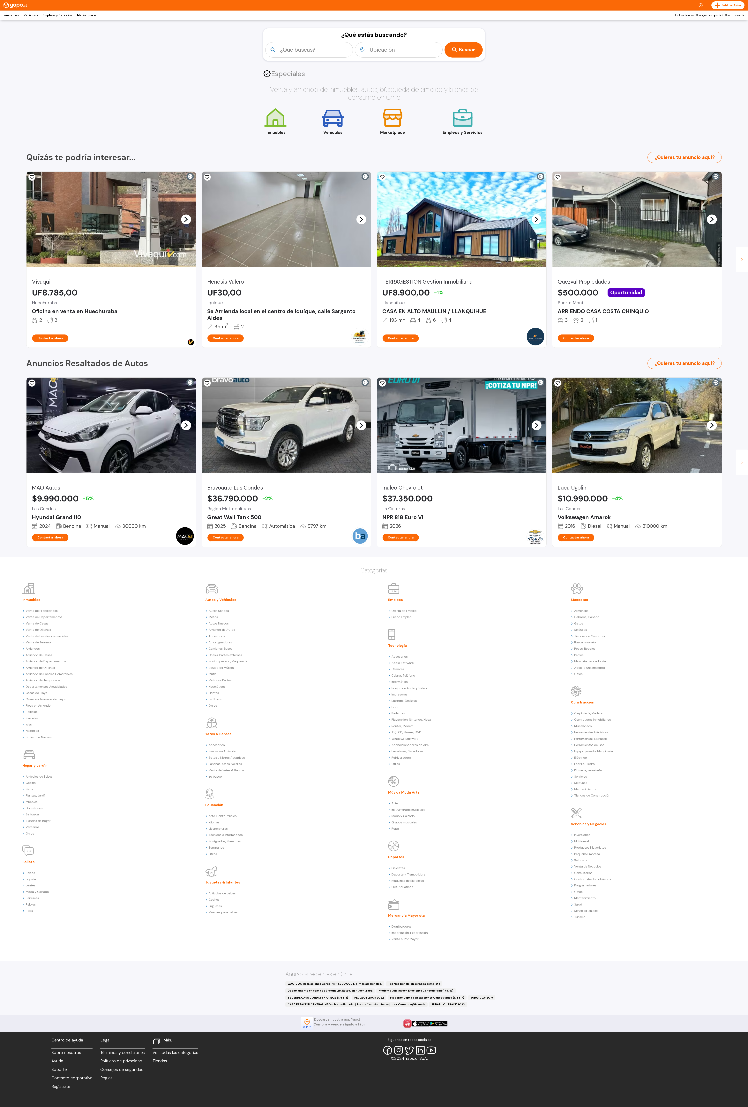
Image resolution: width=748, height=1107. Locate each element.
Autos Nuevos (219, 623)
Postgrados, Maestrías (225, 841)
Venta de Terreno (38, 642)
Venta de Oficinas (38, 630)
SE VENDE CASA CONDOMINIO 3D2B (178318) (318, 997)
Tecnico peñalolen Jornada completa (414, 983)
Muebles (32, 802)
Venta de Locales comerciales (47, 636)
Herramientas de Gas (589, 745)
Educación (214, 805)
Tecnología (397, 645)
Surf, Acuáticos (402, 887)
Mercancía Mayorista (406, 915)
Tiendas (160, 1061)
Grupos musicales (404, 822)
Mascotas (579, 599)
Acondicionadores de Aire (410, 745)
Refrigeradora (401, 758)
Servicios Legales (586, 911)
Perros (579, 655)
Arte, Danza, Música (223, 816)
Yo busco (215, 776)
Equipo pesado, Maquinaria (228, 661)
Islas (29, 724)
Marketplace (86, 15)
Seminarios (216, 847)
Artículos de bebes (222, 893)
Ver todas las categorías (175, 1052)
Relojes (31, 904)
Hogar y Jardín (35, 765)
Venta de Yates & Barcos (226, 770)
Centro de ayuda (734, 15)
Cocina (31, 783)
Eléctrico (580, 758)
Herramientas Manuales (591, 739)
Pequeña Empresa (587, 854)
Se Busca (215, 699)
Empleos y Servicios (57, 15)
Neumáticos (217, 687)
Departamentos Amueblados (46, 687)
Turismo (580, 917)
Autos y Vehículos (220, 599)
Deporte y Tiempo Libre (408, 874)
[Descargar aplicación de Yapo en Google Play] (438, 1023)
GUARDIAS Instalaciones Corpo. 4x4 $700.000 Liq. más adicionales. (335, 983)
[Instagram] (398, 1050)
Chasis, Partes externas (225, 655)
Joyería (31, 879)
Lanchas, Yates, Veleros (225, 764)
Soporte (59, 1069)
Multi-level (581, 841)
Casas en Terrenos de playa (45, 699)
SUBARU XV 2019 (481, 997)
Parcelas (32, 718)
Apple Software (403, 663)
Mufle (212, 674)
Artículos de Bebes (39, 776)
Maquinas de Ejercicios (408, 881)
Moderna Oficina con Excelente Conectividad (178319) (416, 990)
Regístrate (60, 1086)
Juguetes (215, 906)
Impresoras (400, 694)
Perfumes (32, 898)
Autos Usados (219, 611)
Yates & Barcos (218, 734)
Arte (395, 803)
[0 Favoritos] (31, 177)
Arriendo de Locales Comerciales (49, 674)
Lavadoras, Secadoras (407, 751)
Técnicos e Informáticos (226, 835)
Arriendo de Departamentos (46, 661)
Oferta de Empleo (404, 611)
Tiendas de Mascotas (589, 636)
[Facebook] (387, 1050)
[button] (186, 219)
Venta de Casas (37, 623)
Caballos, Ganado (586, 617)
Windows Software (405, 739)
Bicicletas (398, 868)
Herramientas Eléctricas (591, 732)
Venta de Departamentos (44, 617)
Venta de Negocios (587, 866)
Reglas (106, 1078)
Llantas (214, 693)
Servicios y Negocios (588, 824)
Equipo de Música (221, 668)
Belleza (28, 862)
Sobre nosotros (66, 1052)
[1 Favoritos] (207, 177)
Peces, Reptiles (584, 649)
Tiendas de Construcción (592, 795)
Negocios (32, 731)
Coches (214, 900)
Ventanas (32, 827)
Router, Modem (402, 726)
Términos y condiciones (122, 1052)
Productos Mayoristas (590, 847)
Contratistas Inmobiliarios (592, 720)
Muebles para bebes (223, 912)
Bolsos (30, 873)
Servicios (580, 776)
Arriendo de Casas (39, 655)
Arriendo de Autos (222, 630)
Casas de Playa (36, 693)
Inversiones (582, 835)
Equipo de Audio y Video (409, 688)
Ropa (29, 911)
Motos (213, 617)
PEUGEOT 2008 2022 (369, 997)
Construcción (582, 702)
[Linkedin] (420, 1050)
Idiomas (214, 822)
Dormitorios (34, 808)
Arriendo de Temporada (43, 680)
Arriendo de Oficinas (40, 668)
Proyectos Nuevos (39, 737)
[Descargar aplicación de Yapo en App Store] (421, 1023)
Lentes (30, 885)
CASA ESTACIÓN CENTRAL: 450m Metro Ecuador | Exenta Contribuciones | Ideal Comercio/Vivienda (356, 1004)
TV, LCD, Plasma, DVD (406, 732)
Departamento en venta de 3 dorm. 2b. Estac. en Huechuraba (330, 990)
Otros (30, 833)
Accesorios (217, 636)
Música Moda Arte (404, 792)
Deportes (396, 857)
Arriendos (33, 649)
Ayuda (57, 1061)
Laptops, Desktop (404, 701)
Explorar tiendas (684, 15)
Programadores (585, 885)
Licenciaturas (218, 829)
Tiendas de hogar (38, 821)
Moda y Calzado (37, 892)
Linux (395, 707)
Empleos (395, 599)
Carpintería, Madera (588, 713)
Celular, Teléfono (403, 675)
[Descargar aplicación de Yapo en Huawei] (407, 1023)
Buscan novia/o (585, 642)
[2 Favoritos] (382, 177)
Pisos (29, 789)
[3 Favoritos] (31, 383)
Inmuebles (11, 15)
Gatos (578, 623)
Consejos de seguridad (709, 15)
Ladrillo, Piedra (584, 764)
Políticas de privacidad (121, 1061)
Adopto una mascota (589, 668)
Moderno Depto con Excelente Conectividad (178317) (427, 997)
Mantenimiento (585, 789)
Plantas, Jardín (36, 795)
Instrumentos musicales (408, 810)
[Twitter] (409, 1050)
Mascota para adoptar (590, 661)
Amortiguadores (220, 642)
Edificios (32, 712)
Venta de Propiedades (42, 611)
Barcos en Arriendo (222, 751)
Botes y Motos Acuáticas (227, 758)
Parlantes (398, 713)
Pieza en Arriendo (38, 705)
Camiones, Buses (220, 649)
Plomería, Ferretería (588, 770)
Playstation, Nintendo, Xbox (411, 720)
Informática (400, 682)
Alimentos (581, 611)
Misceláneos (583, 726)
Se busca (32, 814)
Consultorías (583, 873)
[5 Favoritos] (557, 383)
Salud (578, 904)
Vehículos (31, 15)
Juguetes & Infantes (222, 882)
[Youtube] (431, 1050)
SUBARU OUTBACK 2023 (448, 1004)
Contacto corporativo (72, 1078)
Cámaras (398, 669)
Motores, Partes (220, 680)
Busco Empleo (402, 617)
